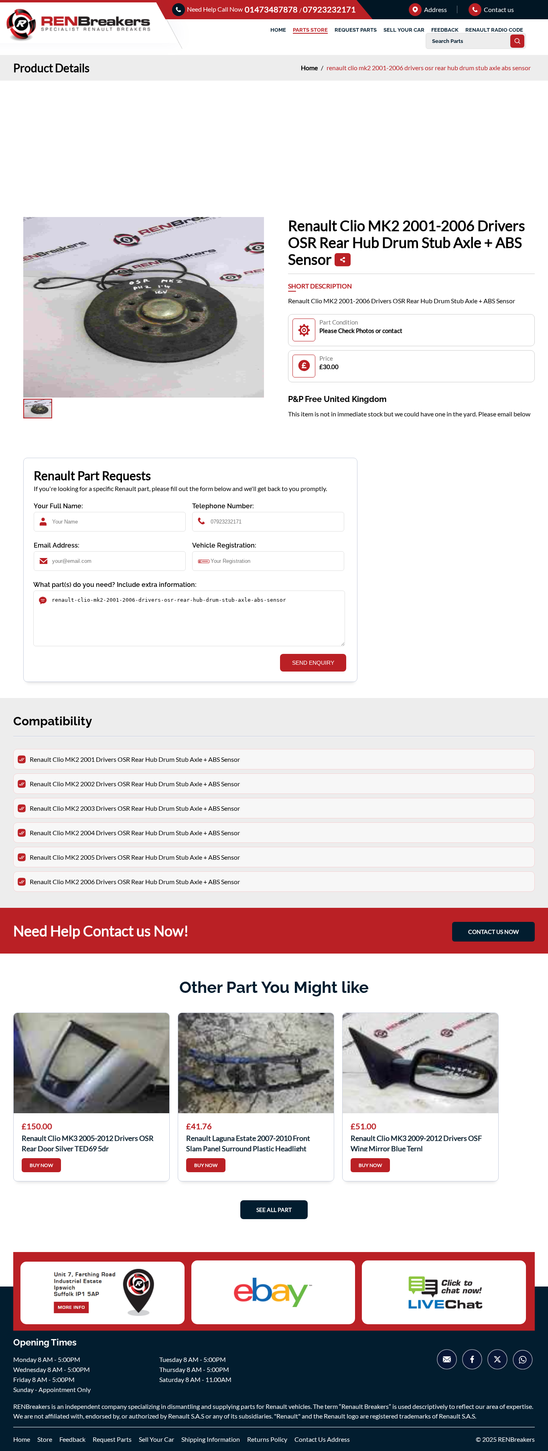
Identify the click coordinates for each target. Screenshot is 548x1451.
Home (310, 67)
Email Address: (56, 545)
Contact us (498, 9)
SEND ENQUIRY (313, 663)
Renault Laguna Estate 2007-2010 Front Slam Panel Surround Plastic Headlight (248, 1142)
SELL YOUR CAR (404, 30)
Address (435, 9)
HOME (278, 30)
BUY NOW (41, 1165)
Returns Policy (267, 1439)
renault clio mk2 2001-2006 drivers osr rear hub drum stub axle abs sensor (429, 67)
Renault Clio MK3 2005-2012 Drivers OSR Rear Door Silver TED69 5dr (88, 1142)
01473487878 (272, 9)
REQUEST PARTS (356, 30)
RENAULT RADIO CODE (494, 30)
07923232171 (329, 9)
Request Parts (112, 1439)
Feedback (72, 1439)
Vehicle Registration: (224, 545)
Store (44, 1439)
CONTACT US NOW (493, 931)
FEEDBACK (445, 30)
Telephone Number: (223, 506)
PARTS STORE (310, 30)
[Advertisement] (274, 141)
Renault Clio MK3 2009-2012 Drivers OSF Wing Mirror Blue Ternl (416, 1142)
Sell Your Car (156, 1439)
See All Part (274, 1209)
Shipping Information (210, 1439)
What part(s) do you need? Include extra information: (115, 585)
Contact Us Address (322, 1439)
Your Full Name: (58, 506)
